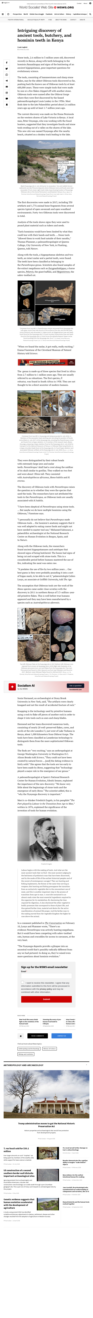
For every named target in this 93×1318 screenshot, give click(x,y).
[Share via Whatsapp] (7, 75)
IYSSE (50, 20)
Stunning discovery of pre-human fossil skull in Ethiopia (52, 1021)
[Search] (90, 15)
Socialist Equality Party (36, 20)
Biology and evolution (26, 1054)
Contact (79, 3)
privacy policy (46, 989)
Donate (82, 20)
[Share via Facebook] (7, 63)
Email (23, 971)
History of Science (49, 1049)
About (85, 3)
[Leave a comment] (7, 99)
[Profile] (90, 4)
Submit (46, 999)
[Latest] (8, 15)
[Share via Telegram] (7, 81)
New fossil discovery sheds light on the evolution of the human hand (29, 1021)
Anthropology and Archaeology (29, 1049)
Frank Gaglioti (22, 47)
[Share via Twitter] (7, 69)
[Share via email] (7, 87)
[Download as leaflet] (7, 93)
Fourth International (16, 20)
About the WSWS (61, 20)
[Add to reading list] (7, 105)
